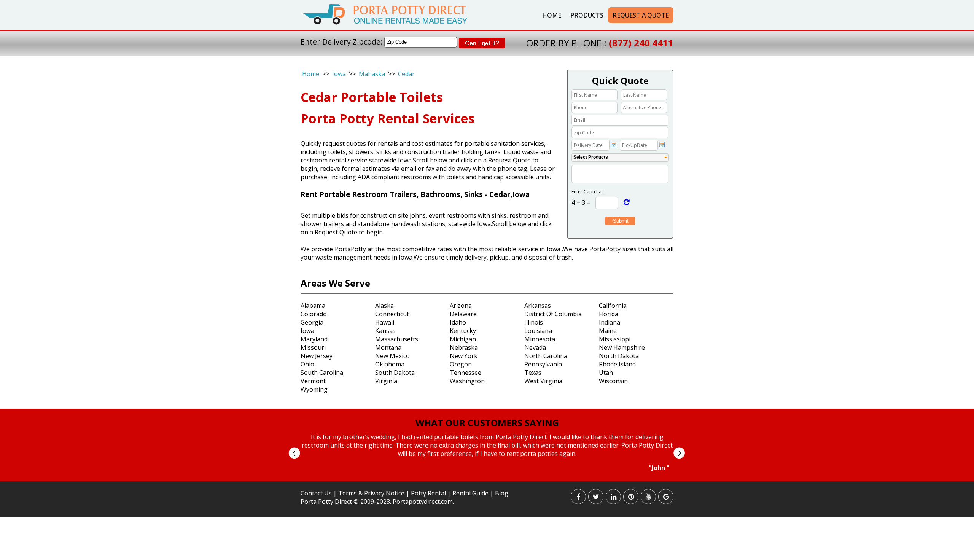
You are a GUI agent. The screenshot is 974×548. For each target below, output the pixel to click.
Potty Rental (428, 493)
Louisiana (538, 331)
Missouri (313, 347)
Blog (501, 493)
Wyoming (314, 389)
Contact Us (316, 493)
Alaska (384, 305)
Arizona (461, 305)
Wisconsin (613, 381)
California (613, 305)
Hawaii (384, 322)
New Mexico (392, 356)
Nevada (535, 347)
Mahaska (372, 74)
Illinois (533, 322)
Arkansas (537, 305)
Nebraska (464, 347)
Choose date (614, 145)
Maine (608, 331)
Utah (606, 372)
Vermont (313, 381)
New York (463, 356)
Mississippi (614, 339)
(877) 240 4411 (641, 43)
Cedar (406, 74)
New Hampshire (622, 347)
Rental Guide (471, 493)
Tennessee (465, 372)
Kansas (385, 331)
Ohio (307, 364)
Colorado (314, 314)
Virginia (386, 381)
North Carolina (545, 356)
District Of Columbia (553, 314)
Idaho (458, 322)
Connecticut (392, 314)
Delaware (463, 314)
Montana (388, 347)
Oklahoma (389, 364)
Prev (294, 453)
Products (586, 15)
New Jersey (317, 356)
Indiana (609, 322)
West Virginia (543, 381)
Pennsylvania (543, 364)
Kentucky (463, 331)
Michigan (463, 339)
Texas (532, 372)
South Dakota (395, 372)
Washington (467, 381)
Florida (608, 314)
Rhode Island (617, 364)
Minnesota (539, 339)
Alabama (313, 305)
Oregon (461, 364)
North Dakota (619, 356)
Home (551, 15)
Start (484, 479)
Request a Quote (641, 15)
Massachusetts (396, 339)
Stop (490, 479)
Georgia (312, 322)
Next (679, 453)
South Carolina (322, 372)
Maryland (314, 339)
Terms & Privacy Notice (371, 493)
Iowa (339, 74)
